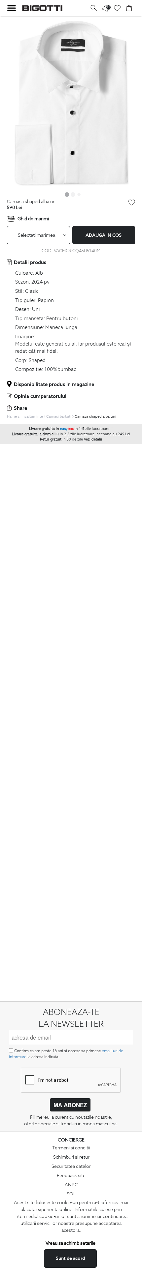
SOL (71, 1194)
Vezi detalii (93, 439)
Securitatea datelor (71, 1166)
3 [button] (79, 194)
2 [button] (73, 194)
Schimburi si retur (71, 1157)
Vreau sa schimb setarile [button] (70, 1243)
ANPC (71, 1185)
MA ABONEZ (70, 1105)
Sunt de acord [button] (70, 1258)
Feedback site (71, 1175)
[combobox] (38, 235)
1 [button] (67, 194)
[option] (71, 102)
